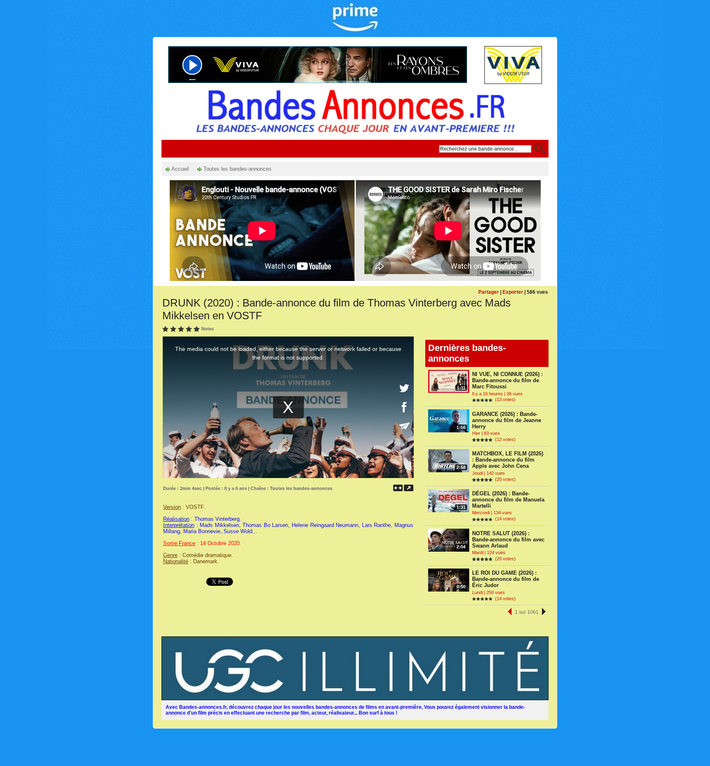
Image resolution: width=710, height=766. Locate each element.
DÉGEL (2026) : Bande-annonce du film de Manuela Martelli (508, 499)
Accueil (179, 169)
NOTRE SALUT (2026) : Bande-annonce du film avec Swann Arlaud (508, 539)
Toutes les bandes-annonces (237, 169)
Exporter (513, 292)
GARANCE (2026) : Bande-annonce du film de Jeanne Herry (506, 420)
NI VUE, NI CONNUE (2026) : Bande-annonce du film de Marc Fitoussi (507, 380)
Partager (488, 292)
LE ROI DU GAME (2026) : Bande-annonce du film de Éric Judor (505, 579)
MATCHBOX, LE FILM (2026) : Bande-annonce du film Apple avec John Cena (507, 459)
